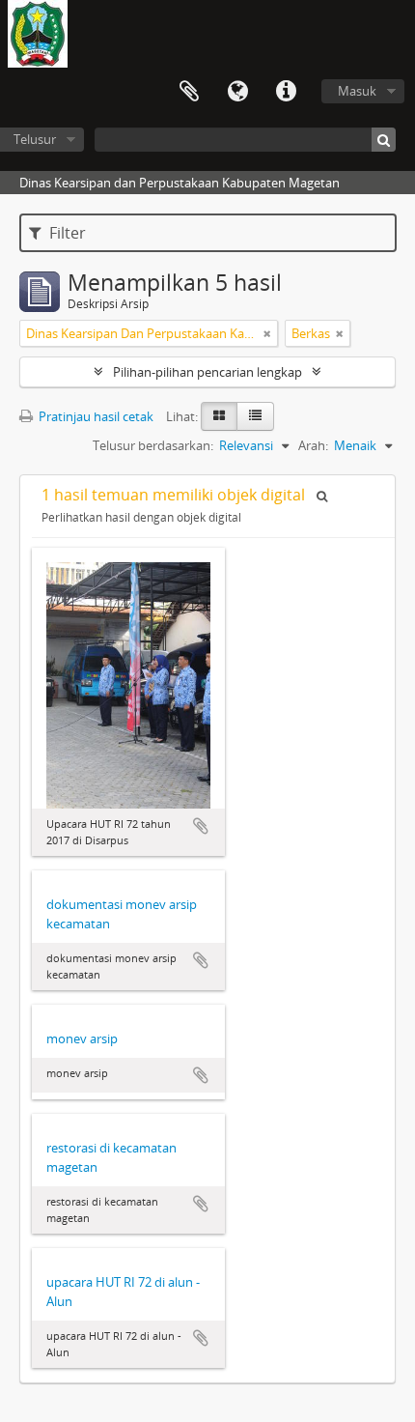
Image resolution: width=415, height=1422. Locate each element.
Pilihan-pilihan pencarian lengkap (207, 372)
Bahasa (237, 92)
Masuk (357, 91)
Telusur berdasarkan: (153, 445)
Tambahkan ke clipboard (200, 826)
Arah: (313, 445)
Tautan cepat (286, 92)
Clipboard (189, 92)
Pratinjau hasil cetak (94, 416)
